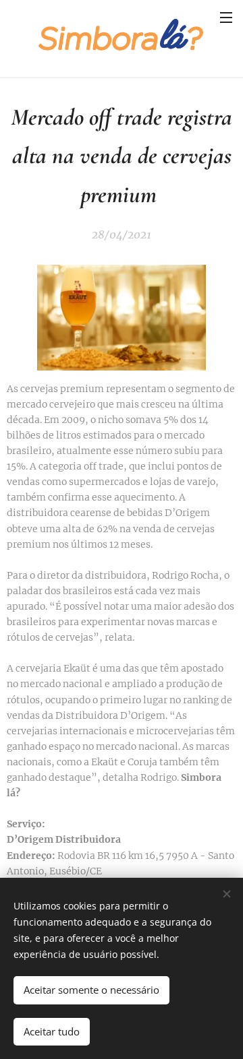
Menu (226, 16)
